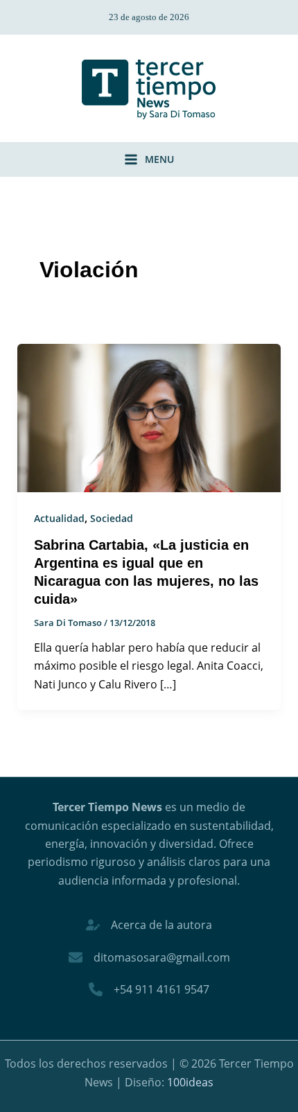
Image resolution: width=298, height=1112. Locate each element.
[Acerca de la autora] (149, 925)
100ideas (190, 1082)
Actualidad (59, 518)
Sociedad (111, 518)
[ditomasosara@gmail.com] (149, 957)
